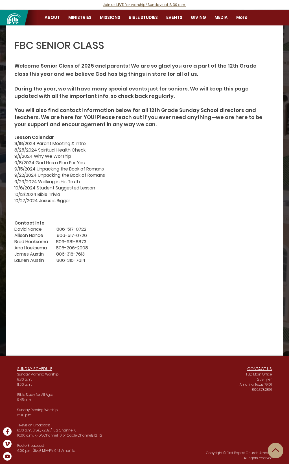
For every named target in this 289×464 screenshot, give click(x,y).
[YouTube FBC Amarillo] (7, 456)
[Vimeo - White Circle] (7, 444)
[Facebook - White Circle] (7, 431)
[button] (52, 17)
